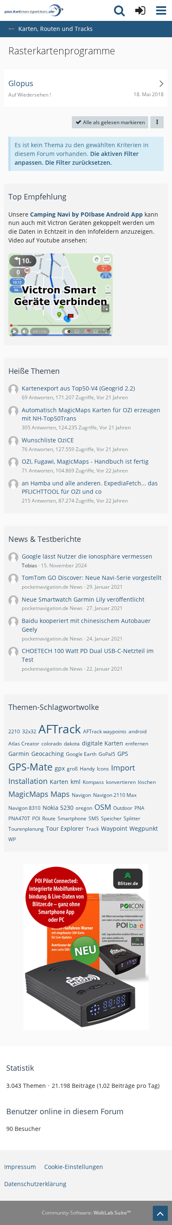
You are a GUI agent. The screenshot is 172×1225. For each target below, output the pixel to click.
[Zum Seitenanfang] (160, 1213)
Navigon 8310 (24, 808)
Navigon (81, 795)
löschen (147, 782)
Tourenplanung (26, 828)
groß (72, 768)
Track (92, 828)
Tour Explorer (65, 828)
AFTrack (59, 729)
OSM (102, 807)
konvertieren (121, 782)
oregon (84, 808)
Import (123, 768)
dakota (72, 743)
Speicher (111, 818)
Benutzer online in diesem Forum (65, 1111)
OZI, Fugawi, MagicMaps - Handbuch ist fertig (85, 461)
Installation (28, 781)
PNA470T (19, 818)
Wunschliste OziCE (48, 440)
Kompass (93, 782)
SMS (94, 818)
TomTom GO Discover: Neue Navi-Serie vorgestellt (92, 578)
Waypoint (114, 828)
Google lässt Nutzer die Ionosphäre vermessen (87, 556)
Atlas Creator (23, 743)
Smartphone (72, 818)
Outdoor (122, 808)
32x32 (29, 731)
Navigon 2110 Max (115, 795)
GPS (122, 754)
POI (36, 818)
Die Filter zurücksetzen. (78, 162)
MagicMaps (28, 794)
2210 (14, 731)
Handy (87, 768)
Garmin (18, 754)
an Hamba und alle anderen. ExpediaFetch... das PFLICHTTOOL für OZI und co (90, 487)
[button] (161, 10)
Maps (60, 794)
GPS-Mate (30, 766)
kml (76, 782)
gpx (60, 768)
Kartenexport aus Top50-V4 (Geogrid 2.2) (78, 388)
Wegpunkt (143, 828)
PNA (139, 808)
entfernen (136, 743)
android (138, 731)
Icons (103, 768)
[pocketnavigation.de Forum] (34, 10)
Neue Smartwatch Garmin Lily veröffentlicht (83, 599)
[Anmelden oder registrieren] (140, 10)
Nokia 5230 (58, 808)
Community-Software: (86, 1212)
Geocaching (47, 754)
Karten (59, 782)
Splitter (132, 818)
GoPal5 (107, 754)
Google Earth (81, 754)
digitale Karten (102, 743)
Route (49, 818)
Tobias (29, 565)
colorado (51, 743)
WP (12, 839)
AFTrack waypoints (104, 731)
